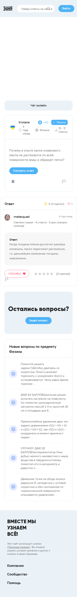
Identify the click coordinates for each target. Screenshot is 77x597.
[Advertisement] (38, 57)
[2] (40, 273)
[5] (51, 273)
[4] (47, 273)
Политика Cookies (18, 547)
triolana (24, 122)
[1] (36, 273)
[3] (43, 273)
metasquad (22, 217)
